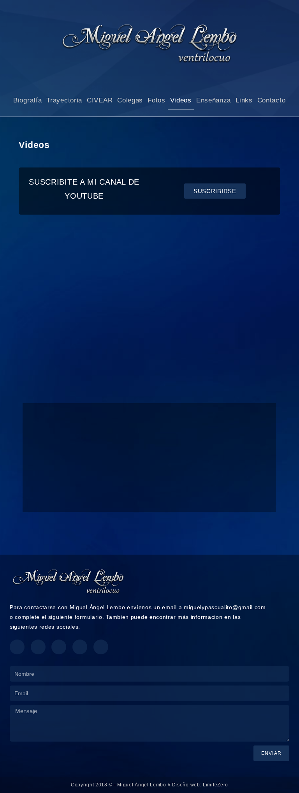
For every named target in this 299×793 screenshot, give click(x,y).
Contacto (271, 100)
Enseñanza (213, 100)
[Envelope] (79, 647)
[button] (29, 311)
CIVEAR (100, 100)
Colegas (130, 100)
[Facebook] (17, 647)
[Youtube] (38, 647)
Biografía (27, 100)
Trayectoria (64, 100)
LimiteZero (215, 785)
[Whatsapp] (58, 647)
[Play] (149, 311)
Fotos (156, 100)
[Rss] (100, 647)
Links (244, 100)
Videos (181, 100)
